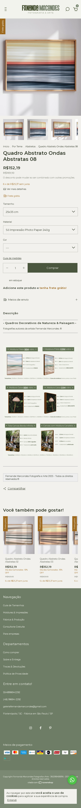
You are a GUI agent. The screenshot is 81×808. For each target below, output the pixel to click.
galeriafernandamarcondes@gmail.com (25, 706)
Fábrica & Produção (13, 619)
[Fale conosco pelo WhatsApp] (72, 780)
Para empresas (11, 633)
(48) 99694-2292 (12, 699)
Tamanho (8, 203)
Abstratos (30, 146)
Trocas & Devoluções (14, 666)
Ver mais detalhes (16, 189)
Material (7, 221)
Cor (5, 239)
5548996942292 (11, 692)
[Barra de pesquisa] (67, 10)
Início (6, 146)
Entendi (12, 800)
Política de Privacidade (15, 673)
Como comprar (11, 652)
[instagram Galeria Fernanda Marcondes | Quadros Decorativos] (30, 727)
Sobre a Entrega (12, 659)
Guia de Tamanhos (13, 605)
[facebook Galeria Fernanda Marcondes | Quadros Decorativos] (40, 727)
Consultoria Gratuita (14, 626)
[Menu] (6, 10)
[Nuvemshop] (41, 783)
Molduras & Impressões (15, 612)
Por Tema (17, 146)
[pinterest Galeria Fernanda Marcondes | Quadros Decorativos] (50, 727)
